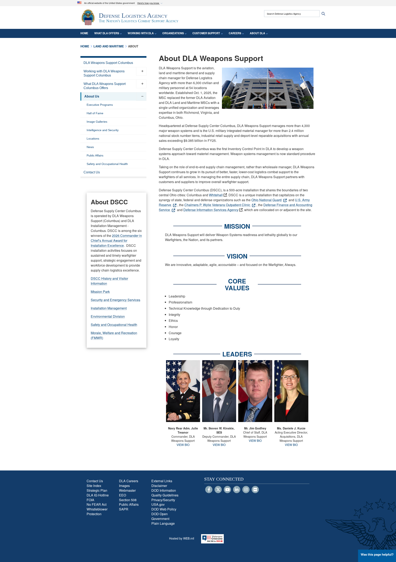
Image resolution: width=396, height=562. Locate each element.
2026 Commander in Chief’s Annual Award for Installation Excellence (116, 240)
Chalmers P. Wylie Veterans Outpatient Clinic (217, 204)
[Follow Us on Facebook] (208, 490)
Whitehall (216, 195)
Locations (93, 138)
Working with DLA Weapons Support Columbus (104, 73)
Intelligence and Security (103, 130)
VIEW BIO (183, 445)
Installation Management (109, 308)
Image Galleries (97, 121)
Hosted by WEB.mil (181, 538)
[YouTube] (227, 490)
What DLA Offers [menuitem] (106, 33)
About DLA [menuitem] (257, 33)
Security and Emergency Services (115, 299)
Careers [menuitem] (235, 33)
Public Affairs (95, 155)
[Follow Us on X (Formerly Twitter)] (218, 490)
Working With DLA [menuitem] (141, 33)
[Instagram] (246, 490)
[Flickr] (255, 490)
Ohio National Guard (266, 200)
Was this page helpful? (377, 554)
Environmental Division (108, 316)
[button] (150, 3)
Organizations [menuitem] (173, 33)
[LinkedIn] (236, 490)
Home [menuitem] (84, 33)
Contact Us (92, 172)
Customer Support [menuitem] (206, 33)
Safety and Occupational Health (107, 164)
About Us (91, 96)
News (90, 147)
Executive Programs (100, 104)
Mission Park (100, 291)
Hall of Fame (95, 113)
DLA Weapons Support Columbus (108, 63)
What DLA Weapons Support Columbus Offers (105, 86)
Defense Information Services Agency (210, 209)
